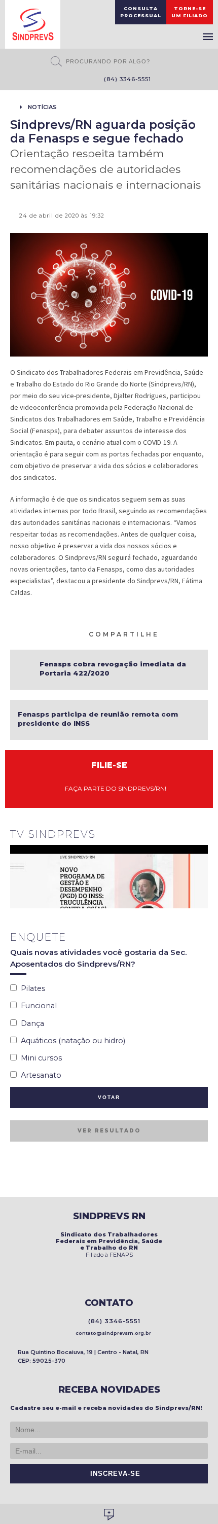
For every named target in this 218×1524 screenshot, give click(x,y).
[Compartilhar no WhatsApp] (166, 633)
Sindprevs (32, 24)
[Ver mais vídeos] (202, 835)
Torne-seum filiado (189, 12)
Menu (208, 36)
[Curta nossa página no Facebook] (62, 80)
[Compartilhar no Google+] (203, 633)
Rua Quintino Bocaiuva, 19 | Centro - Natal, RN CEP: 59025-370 (83, 1356)
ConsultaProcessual (140, 12)
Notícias (42, 107)
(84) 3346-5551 (125, 79)
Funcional (37, 1005)
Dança (30, 1023)
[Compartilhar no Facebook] (179, 633)
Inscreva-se (112, 1473)
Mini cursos (39, 1057)
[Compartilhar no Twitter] (191, 633)
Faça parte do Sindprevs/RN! (113, 788)
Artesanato (39, 1075)
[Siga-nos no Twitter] (77, 80)
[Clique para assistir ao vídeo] (109, 876)
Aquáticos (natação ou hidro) (71, 1040)
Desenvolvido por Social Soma (109, 1514)
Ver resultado (109, 1130)
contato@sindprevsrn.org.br (111, 1333)
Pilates (31, 988)
